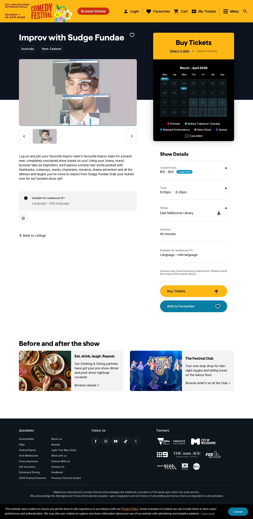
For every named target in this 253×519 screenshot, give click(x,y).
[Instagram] (23, 218)
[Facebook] (96, 441)
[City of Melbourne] (206, 441)
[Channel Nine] (165, 454)
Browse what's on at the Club (206, 383)
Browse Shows (93, 11)
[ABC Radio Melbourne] (199, 466)
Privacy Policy (129, 508)
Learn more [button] (208, 513)
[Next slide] (131, 136)
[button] (45, 136)
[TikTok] (126, 441)
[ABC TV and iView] (187, 466)
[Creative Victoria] (174, 441)
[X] (136, 441)
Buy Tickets (176, 291)
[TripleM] (169, 466)
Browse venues (86, 385)
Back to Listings (34, 235)
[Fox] (216, 454)
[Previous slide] (24, 136)
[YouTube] (116, 441)
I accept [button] (238, 511)
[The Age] (189, 454)
